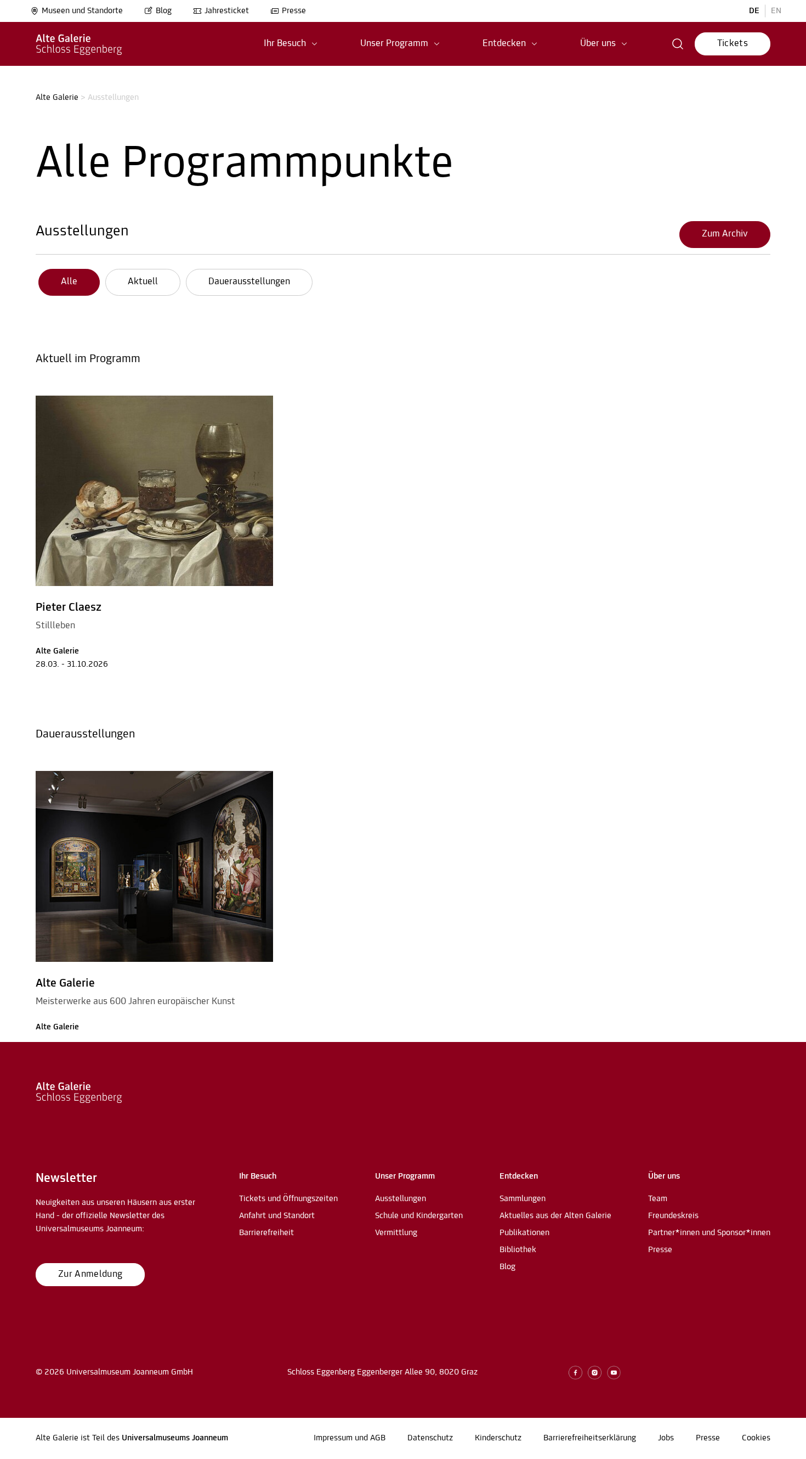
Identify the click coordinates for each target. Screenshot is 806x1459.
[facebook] (575, 1372)
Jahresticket (227, 11)
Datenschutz (430, 1438)
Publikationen (524, 1233)
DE (754, 11)
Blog (164, 11)
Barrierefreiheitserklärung (589, 1438)
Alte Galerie (57, 97)
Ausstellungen (82, 231)
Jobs (666, 1438)
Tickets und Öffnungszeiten (288, 1199)
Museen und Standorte (82, 11)
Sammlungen (523, 1199)
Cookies (756, 1438)
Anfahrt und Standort (277, 1216)
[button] (290, 44)
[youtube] (614, 1372)
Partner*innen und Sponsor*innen (709, 1233)
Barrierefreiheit (266, 1233)
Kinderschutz (498, 1438)
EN (776, 11)
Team (657, 1199)
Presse (294, 11)
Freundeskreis (673, 1216)
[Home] (79, 43)
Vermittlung (396, 1233)
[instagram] (594, 1372)
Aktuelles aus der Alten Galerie (555, 1216)
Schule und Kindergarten (419, 1216)
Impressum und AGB (349, 1438)
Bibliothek (518, 1250)
